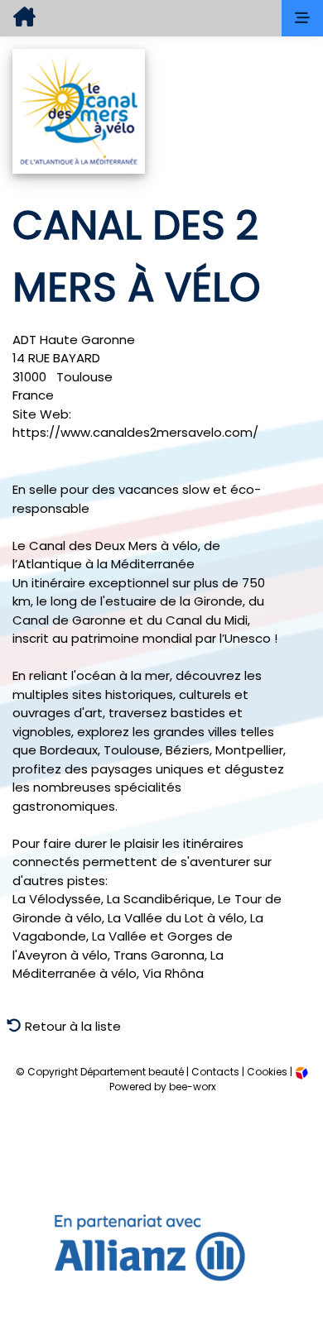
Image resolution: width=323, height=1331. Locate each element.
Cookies (267, 1072)
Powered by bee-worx (161, 1087)
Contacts (215, 1072)
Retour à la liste (71, 1026)
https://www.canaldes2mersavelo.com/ (135, 432)
